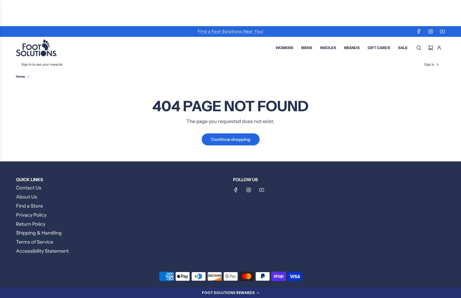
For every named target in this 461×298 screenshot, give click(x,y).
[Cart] (430, 48)
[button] (230, 292)
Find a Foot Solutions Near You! (231, 31)
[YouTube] (442, 31)
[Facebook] (419, 31)
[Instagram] (430, 31)
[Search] (419, 48)
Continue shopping (230, 139)
